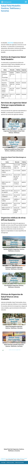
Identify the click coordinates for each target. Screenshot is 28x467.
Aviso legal (3, 462)
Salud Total (10, 42)
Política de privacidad (19, 462)
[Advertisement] (14, 26)
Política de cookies (10, 462)
